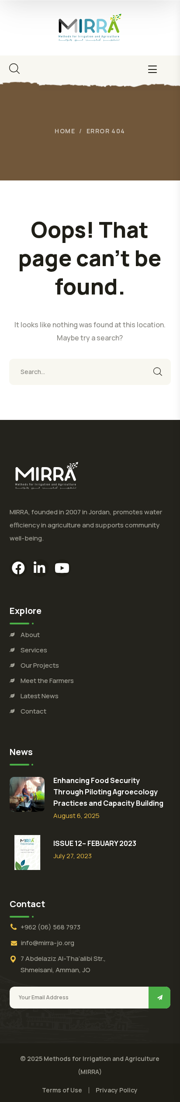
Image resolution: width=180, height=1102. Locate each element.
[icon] (18, 568)
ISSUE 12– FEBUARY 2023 (94, 843)
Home (65, 131)
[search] (14, 68)
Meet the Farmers (47, 680)
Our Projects (40, 665)
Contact (33, 711)
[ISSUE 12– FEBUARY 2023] (27, 852)
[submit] (159, 997)
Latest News (40, 695)
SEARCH (158, 372)
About (30, 634)
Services (34, 650)
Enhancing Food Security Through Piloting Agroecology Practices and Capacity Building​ (108, 792)
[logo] (90, 26)
